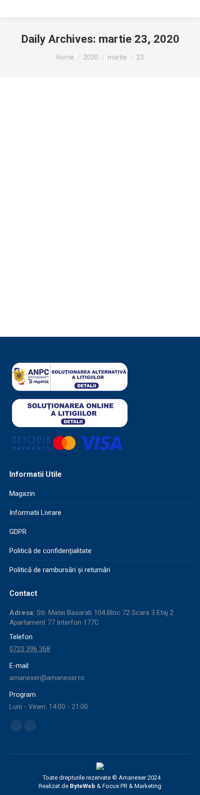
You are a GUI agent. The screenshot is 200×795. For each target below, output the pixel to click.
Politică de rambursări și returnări (59, 570)
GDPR (18, 532)
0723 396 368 (29, 649)
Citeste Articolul (95, 288)
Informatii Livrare (35, 512)
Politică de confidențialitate (50, 551)
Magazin (22, 493)
